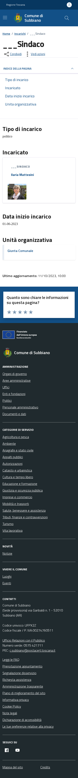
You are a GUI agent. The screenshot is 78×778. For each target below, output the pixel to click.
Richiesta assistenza (16, 679)
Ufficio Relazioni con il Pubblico (23, 640)
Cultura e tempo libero (17, 476)
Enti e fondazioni (13, 393)
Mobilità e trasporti (15, 503)
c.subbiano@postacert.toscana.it (32, 650)
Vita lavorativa (12, 530)
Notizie (7, 553)
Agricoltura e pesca (15, 436)
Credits (45, 767)
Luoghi (6, 576)
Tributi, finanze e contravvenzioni (25, 517)
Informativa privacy (15, 699)
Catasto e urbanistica (17, 470)
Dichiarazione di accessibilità (21, 719)
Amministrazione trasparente (22, 686)
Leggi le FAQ (10, 659)
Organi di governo (14, 373)
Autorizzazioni (12, 463)
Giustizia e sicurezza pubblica (22, 490)
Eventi (6, 583)
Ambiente (9, 443)
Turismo (8, 523)
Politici (7, 400)
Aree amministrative (16, 380)
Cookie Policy (11, 706)
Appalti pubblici (12, 456)
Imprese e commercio (17, 497)
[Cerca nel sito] (67, 18)
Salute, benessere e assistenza (24, 510)
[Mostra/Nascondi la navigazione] (4, 17)
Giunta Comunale (20, 250)
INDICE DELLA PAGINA (17, 68)
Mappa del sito (12, 767)
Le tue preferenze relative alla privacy (28, 726)
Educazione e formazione (19, 483)
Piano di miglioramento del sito (23, 692)
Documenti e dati (14, 413)
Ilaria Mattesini (22, 174)
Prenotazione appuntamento (22, 666)
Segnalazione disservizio (19, 672)
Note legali (9, 713)
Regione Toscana (15, 5)
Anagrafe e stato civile (17, 450)
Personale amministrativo (20, 407)
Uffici (5, 387)
